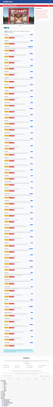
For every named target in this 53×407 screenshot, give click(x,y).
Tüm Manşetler (17, 367)
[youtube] (36, 378)
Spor (4, 387)
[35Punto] (8, 1)
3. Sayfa (5, 389)
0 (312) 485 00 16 (12, 303)
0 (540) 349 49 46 (12, 43)
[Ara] (49, 1)
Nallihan (47, 16)
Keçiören (37, 16)
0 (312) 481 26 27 (12, 81)
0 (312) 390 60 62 (12, 105)
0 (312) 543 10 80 (12, 117)
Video (3, 392)
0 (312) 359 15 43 (12, 148)
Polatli (36, 17)
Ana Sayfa (3, 380)
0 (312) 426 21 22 (12, 74)
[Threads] (29, 363)
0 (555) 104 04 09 (12, 135)
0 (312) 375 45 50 (12, 160)
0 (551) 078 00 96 (12, 315)
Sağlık (4, 388)
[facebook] (9, 378)
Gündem (5, 382)
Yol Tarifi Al (6, 37)
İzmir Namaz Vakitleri (30, 365)
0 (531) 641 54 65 (12, 166)
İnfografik (5, 386)
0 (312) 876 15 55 (12, 296)
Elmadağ (46, 11)
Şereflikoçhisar (46, 17)
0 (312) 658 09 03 (12, 37)
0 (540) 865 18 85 (12, 50)
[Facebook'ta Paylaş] (4, 27)
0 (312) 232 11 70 (12, 87)
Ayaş (42, 10)
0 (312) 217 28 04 (12, 333)
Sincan (42, 17)
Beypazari (47, 10)
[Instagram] (26, 363)
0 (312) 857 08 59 (12, 321)
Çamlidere (37, 11)
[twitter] (18, 378)
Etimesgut (37, 13)
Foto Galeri (4, 391)
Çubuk (43, 11)
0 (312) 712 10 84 (12, 339)
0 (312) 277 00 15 (12, 184)
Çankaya (40, 11)
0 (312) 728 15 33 (12, 283)
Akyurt (36, 10)
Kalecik (45, 14)
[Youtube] (27, 363)
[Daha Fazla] (8, 27)
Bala (44, 10)
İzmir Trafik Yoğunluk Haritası (42, 365)
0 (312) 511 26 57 (12, 68)
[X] (25, 363)
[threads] (44, 378)
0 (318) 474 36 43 (12, 345)
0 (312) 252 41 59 (12, 327)
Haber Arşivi (41, 367)
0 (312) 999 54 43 (12, 129)
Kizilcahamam (40, 16)
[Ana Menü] (49, 4)
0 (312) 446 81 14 (12, 93)
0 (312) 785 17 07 (12, 221)
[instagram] (27, 378)
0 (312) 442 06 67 (12, 123)
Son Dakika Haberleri (30, 367)
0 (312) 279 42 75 (12, 172)
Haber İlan (5, 390)
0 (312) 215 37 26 (12, 203)
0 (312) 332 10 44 (12, 111)
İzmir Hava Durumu (18, 365)
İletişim (3, 397)
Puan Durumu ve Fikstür (7, 367)
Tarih (4, 385)
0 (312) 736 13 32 (12, 309)
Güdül (45, 13)
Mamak (44, 16)
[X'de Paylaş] (5, 27)
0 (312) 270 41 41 (12, 178)
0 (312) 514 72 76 (12, 154)
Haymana (37, 14)
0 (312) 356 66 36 (12, 233)
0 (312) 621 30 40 (12, 209)
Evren (40, 13)
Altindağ (39, 10)
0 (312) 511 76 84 (12, 56)
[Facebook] (23, 363)
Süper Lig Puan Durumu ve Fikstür (8, 403)
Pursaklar (39, 17)
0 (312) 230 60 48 (12, 99)
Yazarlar (3, 393)
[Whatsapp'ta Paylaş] (7, 27)
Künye (3, 396)
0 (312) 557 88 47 (12, 227)
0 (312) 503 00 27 (12, 62)
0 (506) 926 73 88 (12, 290)
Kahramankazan (41, 14)
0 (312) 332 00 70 (12, 197)
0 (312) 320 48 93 (12, 142)
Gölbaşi (42, 13)
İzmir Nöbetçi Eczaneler (7, 365)
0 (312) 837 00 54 (12, 190)
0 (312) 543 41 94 (12, 215)
